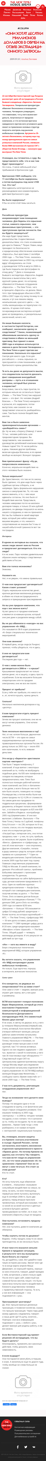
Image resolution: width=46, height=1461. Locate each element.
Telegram (13, 1404)
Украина (38, 12)
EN (38, 7)
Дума (23, 18)
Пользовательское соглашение (27, 1433)
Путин (32, 15)
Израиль (6, 15)
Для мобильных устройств (25, 1436)
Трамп (25, 15)
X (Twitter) (6, 1404)
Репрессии (37, 9)
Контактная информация (25, 1427)
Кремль (40, 15)
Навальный (16, 15)
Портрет (7, 12)
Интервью (27, 9)
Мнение (7, 9)
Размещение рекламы (24, 1430)
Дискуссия (17, 9)
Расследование (18, 12)
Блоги (28, 12)
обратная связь (22, 1421)
